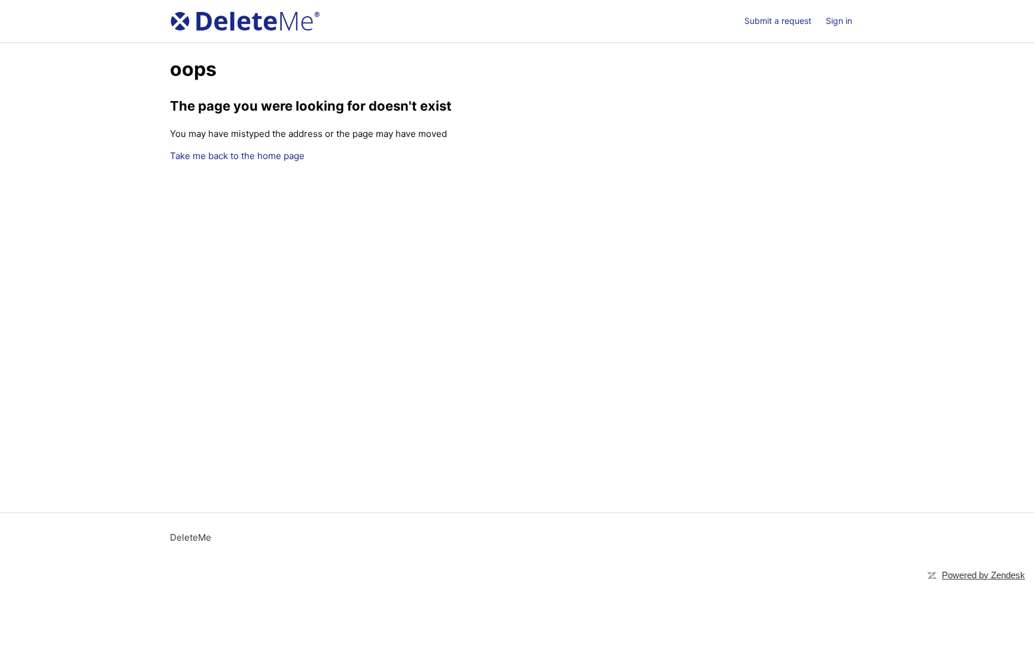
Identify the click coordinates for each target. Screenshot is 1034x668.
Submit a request (777, 21)
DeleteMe (190, 537)
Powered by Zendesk (983, 575)
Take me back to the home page (237, 155)
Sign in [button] (839, 21)
